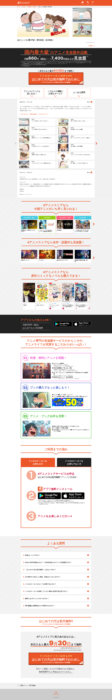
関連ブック (92, 45)
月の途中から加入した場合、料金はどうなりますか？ (43, 577)
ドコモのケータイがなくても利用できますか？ (40, 584)
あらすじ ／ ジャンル (26, 102)
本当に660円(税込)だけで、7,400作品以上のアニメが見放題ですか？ (48, 562)
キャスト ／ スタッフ (26, 172)
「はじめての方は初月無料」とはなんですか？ (40, 569)
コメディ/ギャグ (24, 114)
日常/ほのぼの (33, 114)
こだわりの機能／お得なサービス (56, 92)
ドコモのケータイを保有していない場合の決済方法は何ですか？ (46, 591)
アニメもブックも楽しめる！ (32, 92)
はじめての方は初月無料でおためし (56, 79)
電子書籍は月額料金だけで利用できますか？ (40, 606)
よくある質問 (79, 92)
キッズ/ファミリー (43, 114)
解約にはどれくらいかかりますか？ (37, 598)
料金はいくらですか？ (32, 555)
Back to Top (56, 694)
